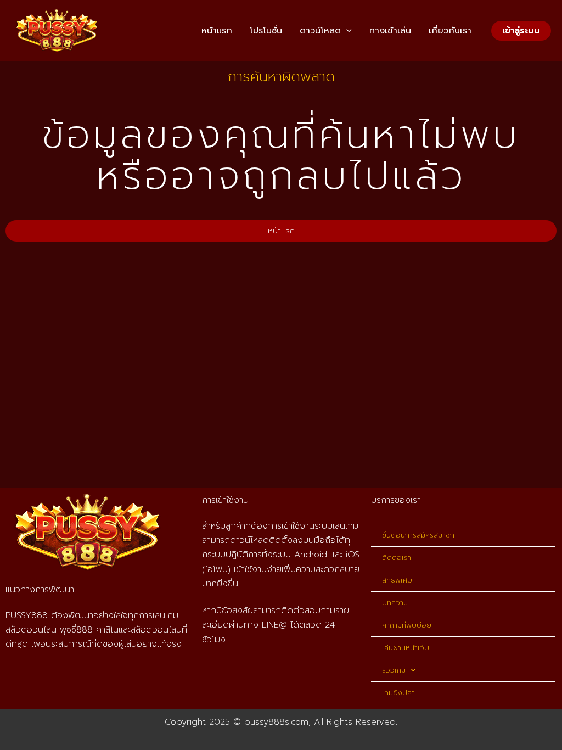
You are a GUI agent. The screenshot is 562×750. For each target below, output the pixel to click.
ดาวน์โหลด (320, 30)
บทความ (395, 602)
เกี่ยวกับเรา (450, 30)
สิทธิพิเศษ (397, 580)
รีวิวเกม (394, 670)
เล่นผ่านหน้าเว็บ (405, 647)
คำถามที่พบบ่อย (406, 625)
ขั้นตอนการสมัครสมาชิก (418, 535)
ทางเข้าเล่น (390, 30)
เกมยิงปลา (398, 692)
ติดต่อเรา (396, 557)
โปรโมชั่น (266, 30)
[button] (346, 31)
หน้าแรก (216, 30)
